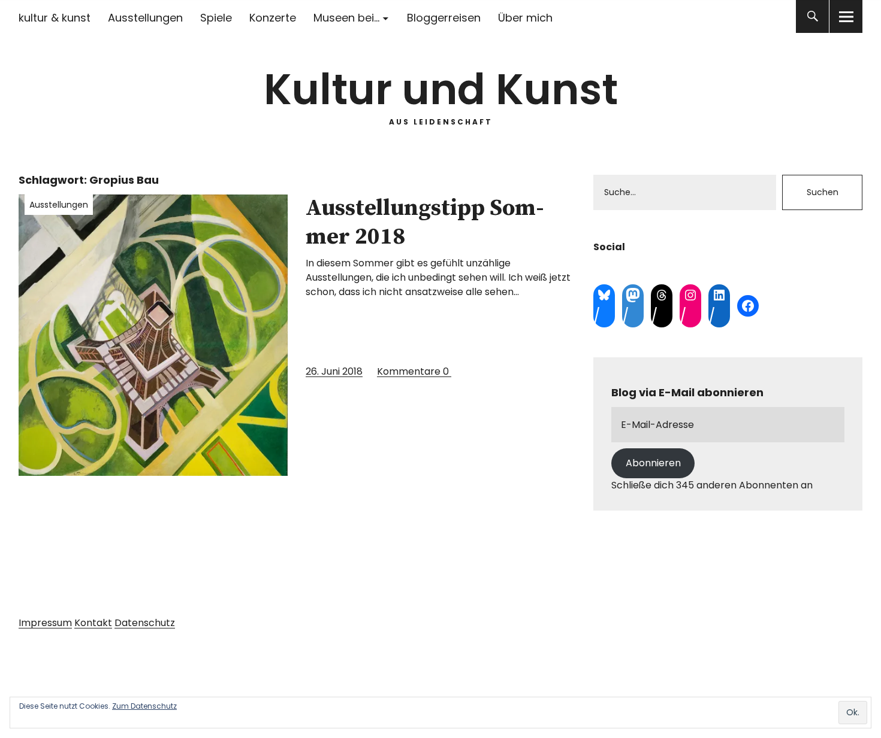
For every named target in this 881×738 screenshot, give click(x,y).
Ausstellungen (145, 17)
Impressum (45, 623)
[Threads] (661, 295)
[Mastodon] (633, 295)
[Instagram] (690, 295)
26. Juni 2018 (334, 371)
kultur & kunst (54, 17)
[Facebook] (748, 306)
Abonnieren (653, 463)
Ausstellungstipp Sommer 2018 (425, 222)
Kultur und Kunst (441, 89)
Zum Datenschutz (144, 706)
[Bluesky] (604, 295)
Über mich (525, 17)
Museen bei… (346, 17)
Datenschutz (144, 623)
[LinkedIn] (719, 295)
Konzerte (272, 17)
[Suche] (812, 16)
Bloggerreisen (444, 17)
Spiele (216, 17)
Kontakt (93, 623)
